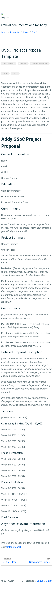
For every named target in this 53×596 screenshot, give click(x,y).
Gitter (49, 580)
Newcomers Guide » (39, 562)
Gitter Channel (13, 547)
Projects (14, 32)
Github (40, 580)
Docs (4, 32)
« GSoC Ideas (9, 562)
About (26, 32)
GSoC (35, 32)
